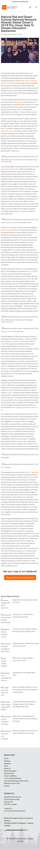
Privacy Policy (9, 773)
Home (6, 758)
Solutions (7, 761)
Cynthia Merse (7, 34)
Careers (7, 786)
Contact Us (8, 808)
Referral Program (10, 771)
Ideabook (7, 763)
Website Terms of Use (12, 783)
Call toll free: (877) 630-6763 (20, 1)
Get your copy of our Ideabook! (20, 571)
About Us (7, 768)
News (6, 766)
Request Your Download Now (20, 577)
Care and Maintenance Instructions (16, 781)
